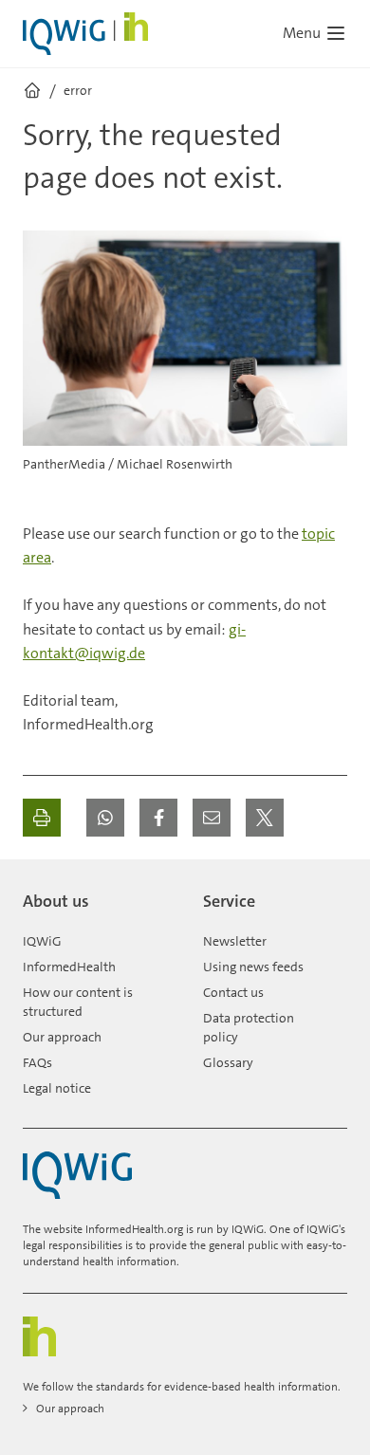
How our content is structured (78, 1002)
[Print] (42, 818)
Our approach (62, 1036)
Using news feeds (253, 966)
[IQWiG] (77, 1175)
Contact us (233, 992)
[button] (105, 818)
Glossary (228, 1062)
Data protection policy (248, 1027)
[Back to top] (328, 893)
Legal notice (57, 1087)
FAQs (37, 1062)
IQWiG (42, 940)
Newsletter (235, 940)
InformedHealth (69, 966)
